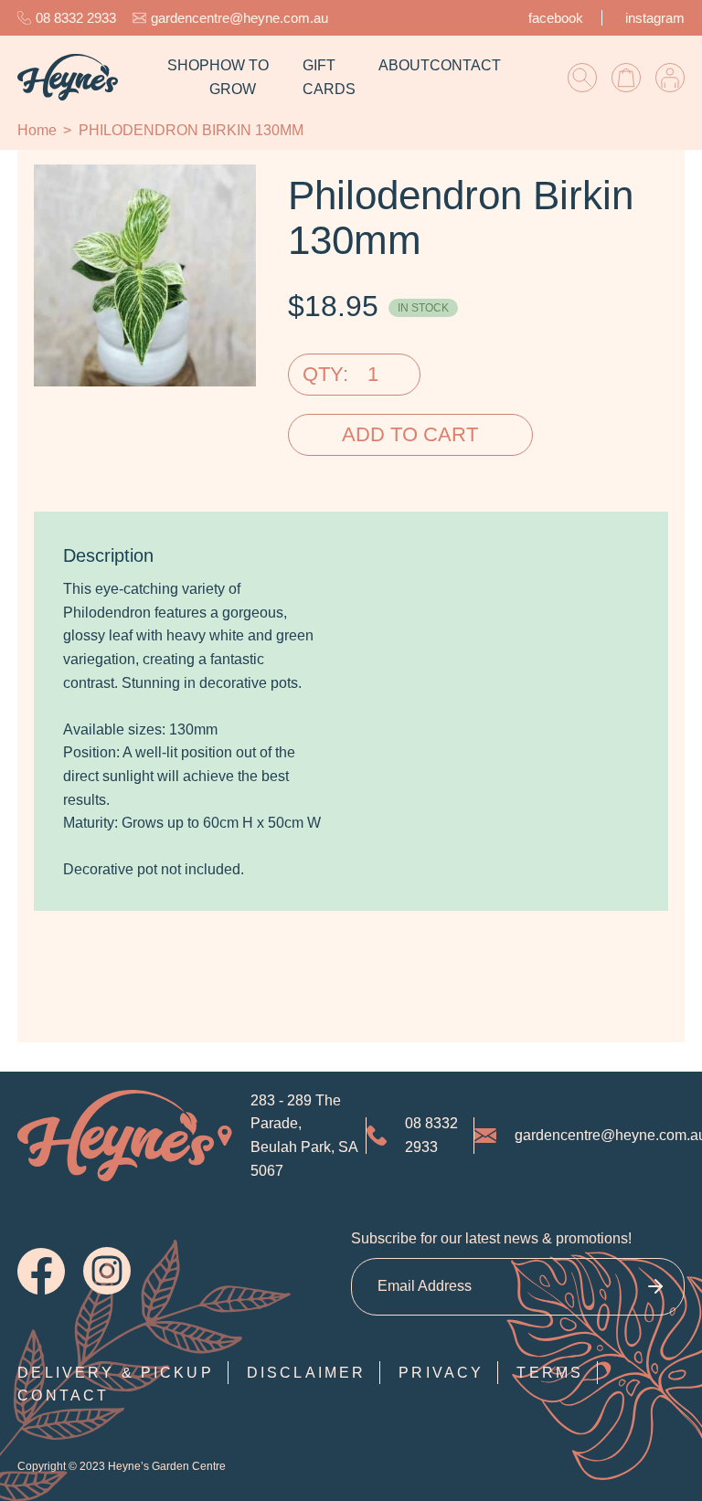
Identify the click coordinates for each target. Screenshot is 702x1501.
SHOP (188, 65)
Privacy (441, 1372)
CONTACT (465, 65)
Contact (63, 1395)
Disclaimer (307, 1372)
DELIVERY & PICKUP (115, 1372)
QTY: (325, 374)
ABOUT (404, 65)
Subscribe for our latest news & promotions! (491, 1238)
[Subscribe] (656, 1287)
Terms (549, 1372)
